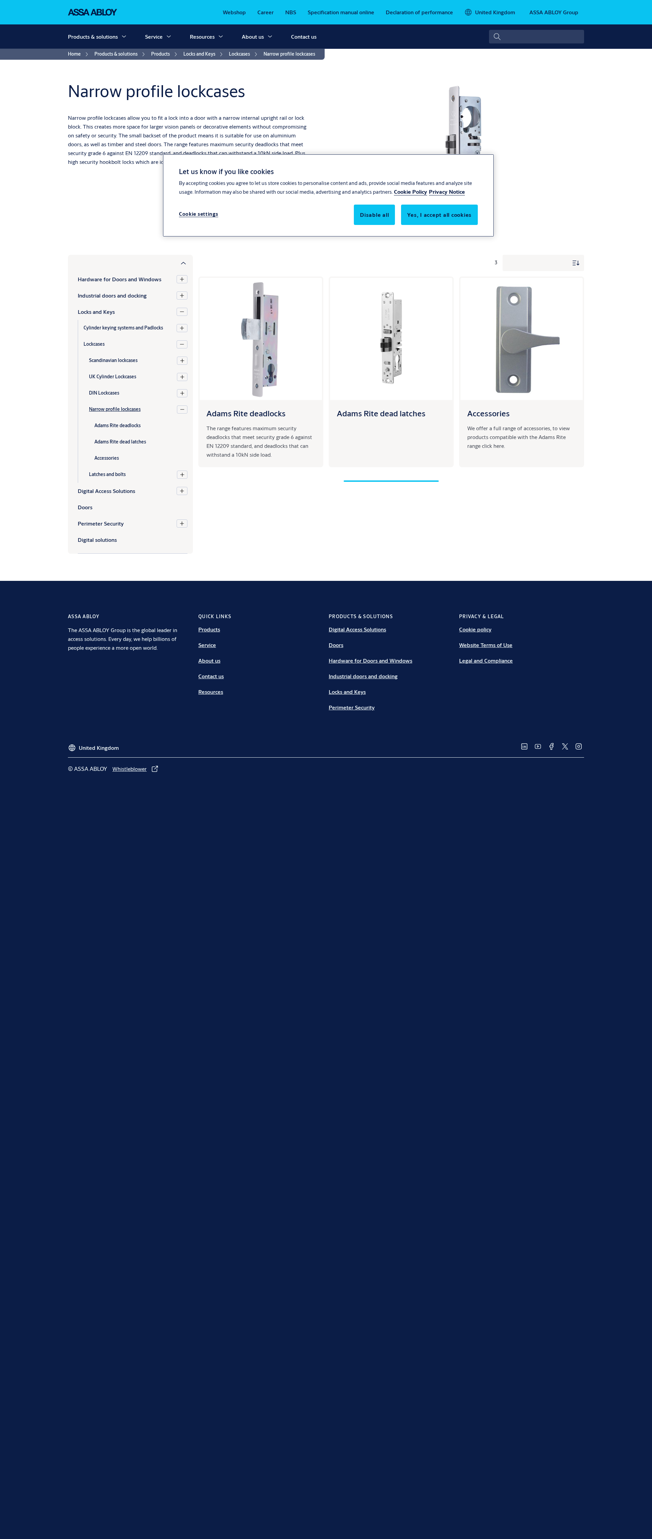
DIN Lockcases (104, 393)
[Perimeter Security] (182, 523)
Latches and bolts (107, 474)
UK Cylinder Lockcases (112, 377)
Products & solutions (93, 36)
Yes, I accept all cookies (439, 214)
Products (209, 629)
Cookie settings (198, 214)
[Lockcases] (182, 344)
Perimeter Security (101, 523)
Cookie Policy (410, 191)
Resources (202, 36)
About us (253, 36)
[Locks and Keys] (182, 312)
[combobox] (536, 36)
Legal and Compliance (486, 660)
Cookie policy (475, 629)
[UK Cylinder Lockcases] (182, 377)
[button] (124, 36)
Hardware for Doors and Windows (119, 279)
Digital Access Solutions (106, 490)
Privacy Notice (447, 191)
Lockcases (94, 344)
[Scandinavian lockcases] (182, 361)
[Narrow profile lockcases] (182, 409)
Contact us (303, 36)
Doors (336, 644)
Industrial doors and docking (112, 295)
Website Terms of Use (485, 644)
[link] (234, 12)
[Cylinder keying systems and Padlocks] (182, 328)
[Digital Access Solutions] (182, 491)
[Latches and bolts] (182, 475)
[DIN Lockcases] (182, 393)
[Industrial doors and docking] (182, 295)
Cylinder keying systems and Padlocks (123, 328)
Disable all (374, 214)
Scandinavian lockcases (113, 360)
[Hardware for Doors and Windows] (182, 279)
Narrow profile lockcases (115, 409)
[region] (328, 195)
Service (154, 36)
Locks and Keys (96, 311)
